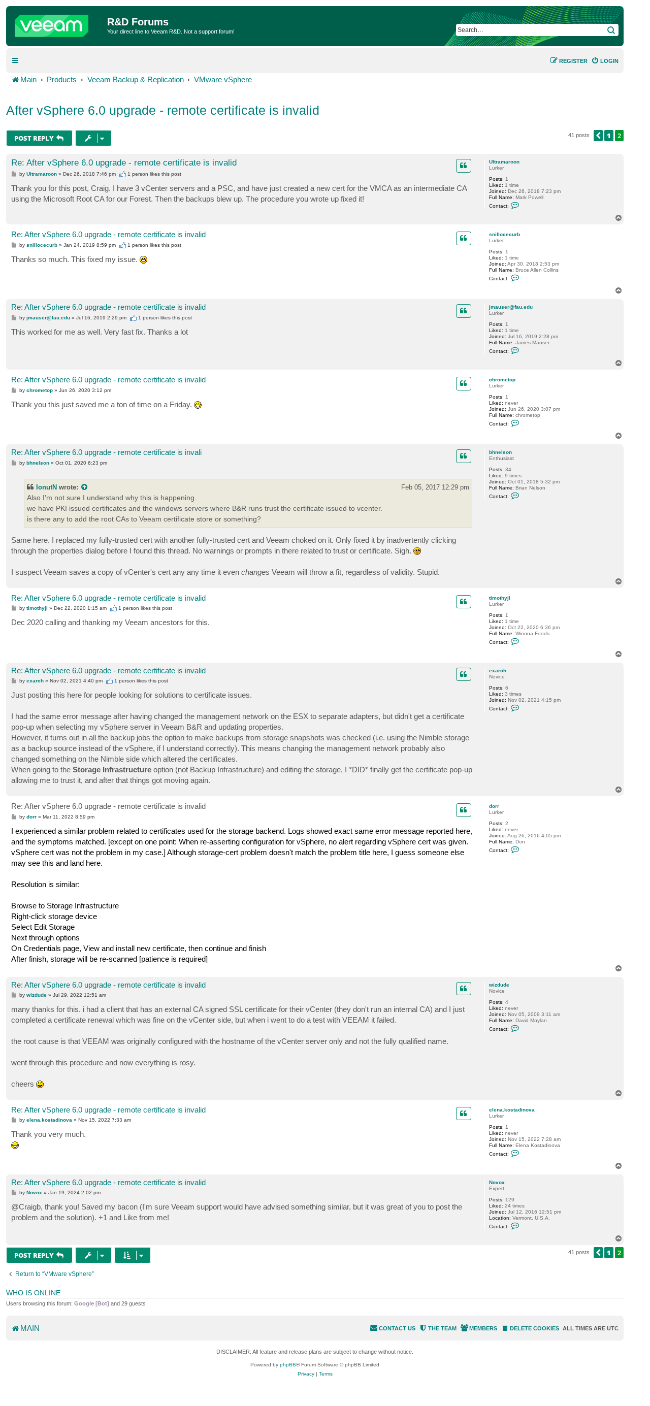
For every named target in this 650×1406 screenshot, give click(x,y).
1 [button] (609, 135)
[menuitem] (605, 61)
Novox (497, 1182)
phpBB (288, 1364)
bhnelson (500, 452)
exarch (497, 670)
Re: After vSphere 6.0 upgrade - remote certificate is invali (106, 452)
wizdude (499, 985)
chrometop (502, 379)
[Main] (58, 23)
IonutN (46, 487)
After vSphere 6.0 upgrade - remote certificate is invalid (162, 110)
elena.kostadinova (512, 1110)
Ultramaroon (504, 162)
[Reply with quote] (463, 165)
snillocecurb (504, 234)
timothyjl (499, 598)
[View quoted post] (84, 487)
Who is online (33, 1293)
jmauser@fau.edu (511, 307)
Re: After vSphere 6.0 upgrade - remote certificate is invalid (124, 163)
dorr (494, 806)
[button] (598, 135)
